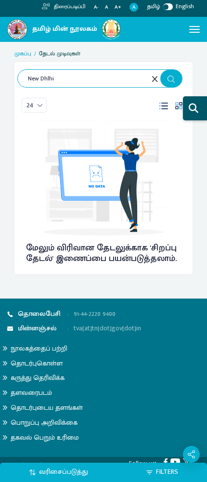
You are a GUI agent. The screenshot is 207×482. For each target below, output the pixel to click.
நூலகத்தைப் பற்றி (39, 348)
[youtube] (176, 461)
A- (96, 7)
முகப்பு (22, 53)
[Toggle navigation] (194, 29)
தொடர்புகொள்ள (37, 363)
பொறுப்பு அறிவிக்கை (44, 422)
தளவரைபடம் (31, 393)
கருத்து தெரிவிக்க (38, 378)
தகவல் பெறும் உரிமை (45, 437)
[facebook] (167, 461)
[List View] (163, 105)
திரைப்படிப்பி (69, 6)
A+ (118, 7)
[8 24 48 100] (34, 105)
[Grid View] (178, 105)
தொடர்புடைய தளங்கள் (47, 408)
